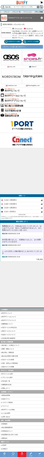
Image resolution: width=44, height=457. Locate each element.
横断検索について (7, 324)
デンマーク (29, 28)
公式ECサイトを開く (14, 41)
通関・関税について (8, 349)
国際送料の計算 (6, 384)
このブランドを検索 (33, 41)
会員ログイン (6, 399)
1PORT (4, 445)
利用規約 (4, 424)
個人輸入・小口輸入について (10, 345)
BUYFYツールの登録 (8, 409)
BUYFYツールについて (9, 316)
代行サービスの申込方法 (9, 327)
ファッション (18, 28)
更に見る (40, 259)
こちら (3, 218)
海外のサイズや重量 (8, 367)
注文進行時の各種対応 (8, 338)
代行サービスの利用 (8, 359)
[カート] (41, 2)
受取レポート (6, 388)
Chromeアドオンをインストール (20, 18)
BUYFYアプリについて (9, 320)
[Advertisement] (22, 171)
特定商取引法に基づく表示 (10, 434)
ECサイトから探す (7, 374)
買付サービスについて (8, 331)
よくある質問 (6, 413)
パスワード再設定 (7, 402)
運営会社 (4, 438)
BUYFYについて (7, 313)
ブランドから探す (7, 377)
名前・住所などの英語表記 (10, 363)
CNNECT (4, 449)
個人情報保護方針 (7, 427)
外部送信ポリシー (7, 431)
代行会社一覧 (6, 381)
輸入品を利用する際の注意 (10, 356)
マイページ (5, 406)
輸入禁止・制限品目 (8, 352)
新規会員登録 (6, 395)
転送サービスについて (8, 334)
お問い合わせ (6, 417)
